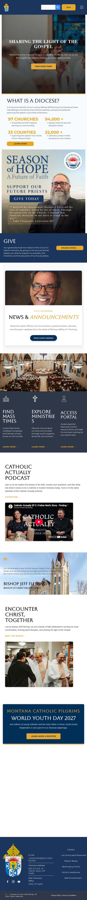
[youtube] (19, 882)
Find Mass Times (43, 66)
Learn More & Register (43, 736)
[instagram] (13, 882)
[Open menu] (81, 7)
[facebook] (8, 882)
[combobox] (48, 7)
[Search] (57, 7)
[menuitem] (71, 849)
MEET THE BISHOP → (15, 636)
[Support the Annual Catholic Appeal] (43, 191)
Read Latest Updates (43, 338)
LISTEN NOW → (12, 497)
